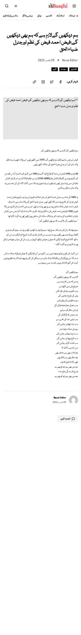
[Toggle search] (7, 6)
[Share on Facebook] (60, 82)
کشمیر (49, 16)
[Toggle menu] (74, 6)
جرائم (39, 16)
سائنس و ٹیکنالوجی (10, 16)
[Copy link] (34, 82)
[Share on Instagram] (43, 82)
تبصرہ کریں (65, 419)
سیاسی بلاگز (28, 16)
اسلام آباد (60, 16)
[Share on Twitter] (52, 82)
